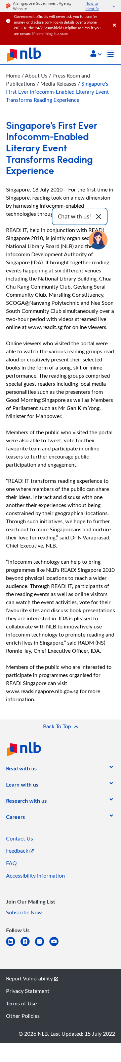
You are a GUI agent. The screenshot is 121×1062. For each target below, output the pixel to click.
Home (13, 75)
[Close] (116, 18)
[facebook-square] (28, 945)
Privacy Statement (27, 991)
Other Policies (23, 1016)
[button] (96, 54)
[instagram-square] (42, 945)
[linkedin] (13, 945)
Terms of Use (21, 1003)
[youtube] (56, 945)
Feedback (18, 850)
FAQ (11, 863)
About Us (37, 75)
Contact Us (19, 838)
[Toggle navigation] (110, 54)
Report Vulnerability (30, 978)
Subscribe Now (24, 912)
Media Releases (59, 83)
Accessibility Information (35, 875)
